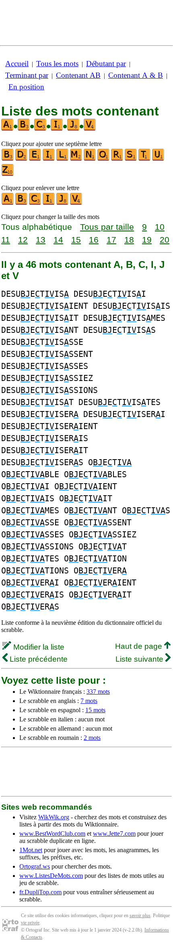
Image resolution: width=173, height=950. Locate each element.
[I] (49, 159)
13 (40, 239)
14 (58, 239)
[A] (8, 203)
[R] (117, 159)
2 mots (92, 737)
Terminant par (26, 75)
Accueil (17, 63)
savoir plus (140, 915)
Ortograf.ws (34, 866)
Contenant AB (78, 75)
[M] (76, 159)
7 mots (88, 700)
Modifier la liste (37, 647)
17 (111, 239)
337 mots (98, 691)
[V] (76, 203)
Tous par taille (107, 226)
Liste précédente (38, 659)
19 (147, 239)
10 (160, 226)
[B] (8, 159)
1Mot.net (30, 850)
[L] (63, 159)
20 (164, 239)
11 (5, 239)
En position (26, 87)
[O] (104, 159)
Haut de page (139, 646)
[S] (131, 159)
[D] (22, 159)
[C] (35, 203)
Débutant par (106, 63)
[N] (90, 159)
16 (94, 239)
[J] (63, 203)
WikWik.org (53, 817)
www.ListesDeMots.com (51, 875)
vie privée (30, 923)
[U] (158, 159)
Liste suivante (140, 659)
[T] (145, 159)
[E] (35, 159)
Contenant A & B (135, 75)
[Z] (8, 174)
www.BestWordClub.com (52, 833)
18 (129, 239)
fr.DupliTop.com (40, 892)
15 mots (95, 710)
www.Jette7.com (114, 833)
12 (23, 239)
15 (76, 239)
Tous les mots (57, 63)
